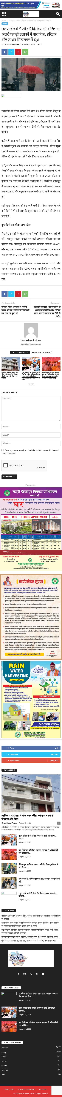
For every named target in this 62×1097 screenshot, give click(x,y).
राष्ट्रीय (4, 1066)
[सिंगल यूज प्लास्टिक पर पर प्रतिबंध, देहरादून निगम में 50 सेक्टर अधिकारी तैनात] (9, 868)
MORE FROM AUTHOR (41, 353)
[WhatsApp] (25, 52)
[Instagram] (25, 974)
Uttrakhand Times (11, 44)
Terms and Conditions (26, 1089)
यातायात (4, 1061)
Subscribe (54, 760)
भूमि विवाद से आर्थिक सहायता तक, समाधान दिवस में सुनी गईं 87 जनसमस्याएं (29, 941)
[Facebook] (5, 52)
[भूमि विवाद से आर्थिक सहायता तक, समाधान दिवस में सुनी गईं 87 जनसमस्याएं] (9, 883)
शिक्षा (3, 1075)
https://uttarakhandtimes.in (31, 344)
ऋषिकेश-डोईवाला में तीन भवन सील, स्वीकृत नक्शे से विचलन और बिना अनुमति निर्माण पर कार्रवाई (10, 375)
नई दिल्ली (5, 1070)
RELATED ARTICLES (20, 353)
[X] (11, 52)
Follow (54, 754)
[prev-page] (29, 384)
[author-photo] (31, 330)
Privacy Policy (9, 1089)
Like (56, 748)
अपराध (4, 1057)
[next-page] (32, 384)
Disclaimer (42, 1089)
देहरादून (4, 1052)
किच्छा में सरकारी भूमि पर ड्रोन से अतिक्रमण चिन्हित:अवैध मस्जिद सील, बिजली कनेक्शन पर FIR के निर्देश (47, 311)
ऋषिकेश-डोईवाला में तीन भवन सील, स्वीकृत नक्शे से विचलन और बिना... (27, 817)
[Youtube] (43, 974)
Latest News (9, 910)
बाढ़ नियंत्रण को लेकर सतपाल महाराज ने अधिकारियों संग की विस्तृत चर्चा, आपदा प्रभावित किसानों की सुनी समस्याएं (50, 375)
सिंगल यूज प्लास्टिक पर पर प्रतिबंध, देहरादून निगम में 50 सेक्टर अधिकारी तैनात (29, 937)
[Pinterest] (18, 52)
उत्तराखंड (11, 20)
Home (4, 20)
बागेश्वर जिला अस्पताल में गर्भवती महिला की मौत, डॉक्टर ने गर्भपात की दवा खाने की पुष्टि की (15, 310)
